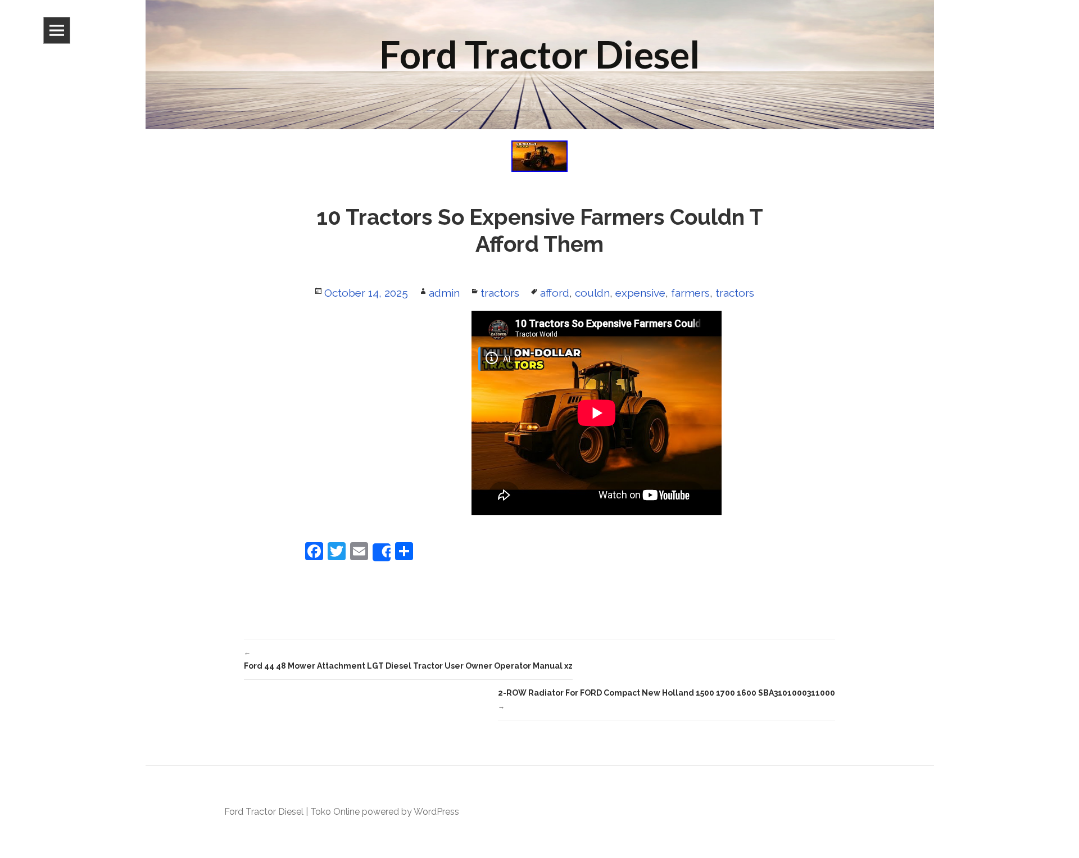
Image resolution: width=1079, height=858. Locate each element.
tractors (499, 293)
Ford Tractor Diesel (263, 811)
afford (554, 293)
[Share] (381, 552)
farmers (690, 293)
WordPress (436, 811)
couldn (592, 293)
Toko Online (335, 811)
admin (444, 293)
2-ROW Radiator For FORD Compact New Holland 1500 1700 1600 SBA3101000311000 (666, 699)
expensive (640, 293)
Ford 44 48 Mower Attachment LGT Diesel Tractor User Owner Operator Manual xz (408, 659)
